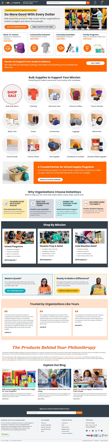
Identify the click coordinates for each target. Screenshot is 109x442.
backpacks (43, 358)
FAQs (63, 425)
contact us (24, 360)
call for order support (16, 27)
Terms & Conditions (67, 433)
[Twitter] (89, 431)
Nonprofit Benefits (46, 425)
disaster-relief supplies (65, 357)
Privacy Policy (65, 431)
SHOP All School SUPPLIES (50, 180)
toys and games (78, 357)
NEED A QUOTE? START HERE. (42, 27)
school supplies (53, 358)
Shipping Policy (66, 429)
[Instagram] (96, 431)
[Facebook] (87, 431)
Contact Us (65, 423)
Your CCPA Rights (5, 440)
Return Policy (65, 427)
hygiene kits (13, 358)
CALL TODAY (95, 63)
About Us (43, 423)
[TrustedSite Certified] (5, 435)
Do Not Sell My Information (16, 440)
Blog (42, 431)
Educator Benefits (46, 427)
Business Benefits (46, 429)
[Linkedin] (93, 430)
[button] (95, 2)
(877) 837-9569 (90, 423)
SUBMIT (79, 413)
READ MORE (5, 399)
